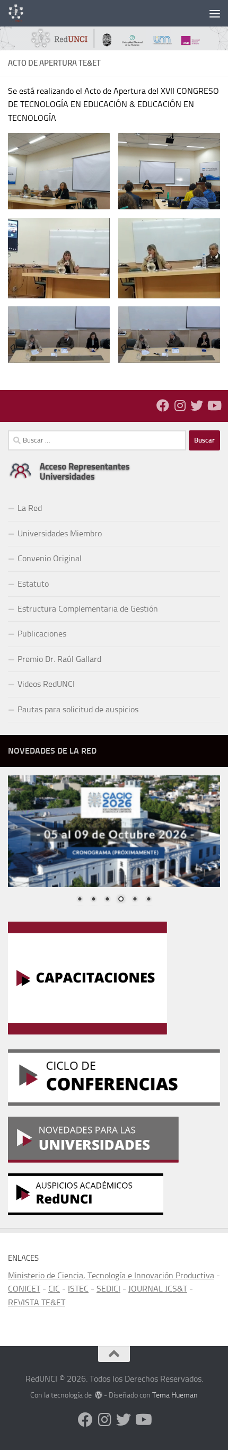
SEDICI (108, 1289)
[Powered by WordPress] (98, 1395)
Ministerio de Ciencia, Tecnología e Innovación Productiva (111, 1275)
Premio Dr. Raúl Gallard (59, 659)
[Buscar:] (97, 440)
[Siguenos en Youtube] (213, 405)
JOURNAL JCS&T (157, 1289)
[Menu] (214, 13)
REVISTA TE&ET (36, 1302)
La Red (29, 508)
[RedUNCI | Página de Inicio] (19, 13)
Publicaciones (41, 634)
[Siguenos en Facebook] (162, 405)
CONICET (24, 1289)
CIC (54, 1289)
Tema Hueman (175, 1395)
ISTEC (78, 1289)
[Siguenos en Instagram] (179, 405)
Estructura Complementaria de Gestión (87, 609)
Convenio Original (49, 558)
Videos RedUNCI (46, 684)
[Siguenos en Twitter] (196, 405)
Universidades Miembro (59, 533)
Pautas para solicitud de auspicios (77, 709)
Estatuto (33, 584)
